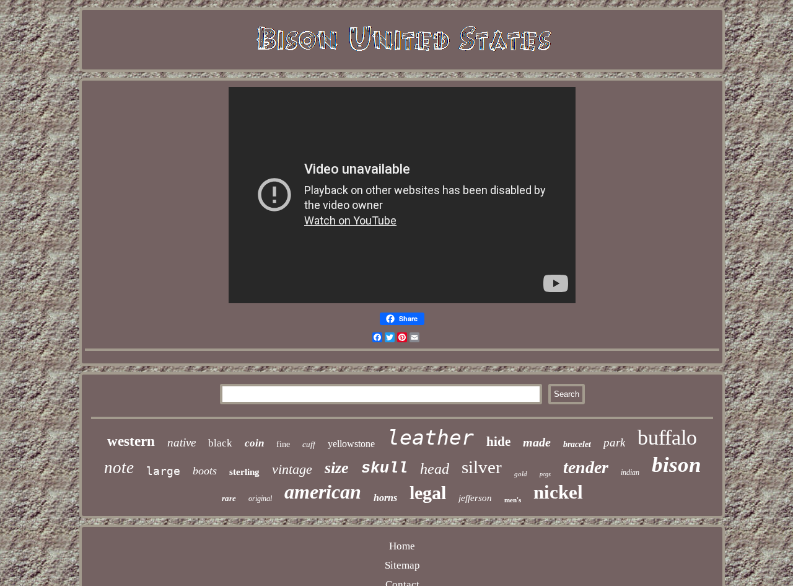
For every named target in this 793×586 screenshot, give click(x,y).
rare (229, 498)
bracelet (577, 444)
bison (676, 465)
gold (520, 473)
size (337, 468)
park (614, 442)
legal (428, 492)
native (181, 442)
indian (630, 472)
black (220, 443)
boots (205, 470)
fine (283, 444)
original (260, 498)
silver (482, 467)
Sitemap (402, 565)
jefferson (475, 498)
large (163, 470)
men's (512, 500)
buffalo (667, 437)
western (131, 441)
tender (585, 467)
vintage (292, 469)
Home (402, 546)
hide (498, 441)
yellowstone (351, 443)
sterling (244, 472)
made (537, 442)
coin (254, 443)
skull (384, 468)
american (322, 492)
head (434, 469)
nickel (558, 492)
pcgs (545, 474)
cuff (308, 444)
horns (385, 497)
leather (430, 437)
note (119, 467)
